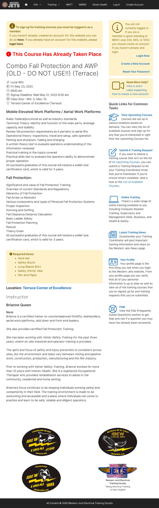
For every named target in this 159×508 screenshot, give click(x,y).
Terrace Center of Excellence (47, 288)
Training (52, 4)
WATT (69, 4)
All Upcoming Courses (126, 162)
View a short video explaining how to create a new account (130, 90)
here (21, 39)
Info (36, 4)
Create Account (134, 4)
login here (16, 44)
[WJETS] (11, 4)
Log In (116, 4)
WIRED (82, 4)
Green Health (100, 4)
